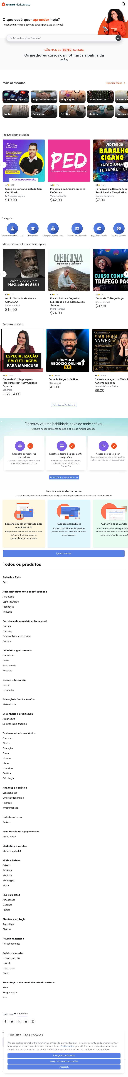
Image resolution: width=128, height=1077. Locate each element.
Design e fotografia (14, 680)
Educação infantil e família (18, 699)
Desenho (7, 905)
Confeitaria (8, 655)
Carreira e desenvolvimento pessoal (24, 621)
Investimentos (10, 808)
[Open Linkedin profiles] (19, 1021)
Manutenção (9, 836)
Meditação (8, 606)
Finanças (7, 803)
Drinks (5, 660)
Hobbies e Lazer (12, 817)
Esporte (6, 963)
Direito (6, 743)
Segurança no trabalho (14, 724)
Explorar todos (114, 83)
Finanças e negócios (14, 788)
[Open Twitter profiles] (12, 1021)
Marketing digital (11, 851)
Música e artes (11, 895)
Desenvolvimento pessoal (16, 636)
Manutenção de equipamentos (20, 831)
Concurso (7, 738)
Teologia (7, 612)
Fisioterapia (8, 968)
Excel (5, 987)
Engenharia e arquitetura (17, 714)
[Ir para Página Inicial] (16, 4)
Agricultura (8, 924)
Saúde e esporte (12, 953)
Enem (5, 753)
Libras (5, 763)
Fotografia (8, 690)
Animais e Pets (11, 577)
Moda (5, 885)
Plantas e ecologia (13, 919)
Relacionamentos (13, 938)
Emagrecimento (11, 958)
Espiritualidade (10, 601)
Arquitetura (8, 719)
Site (4, 997)
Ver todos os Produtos (63, 405)
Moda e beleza (11, 860)
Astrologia (8, 596)
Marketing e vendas (14, 846)
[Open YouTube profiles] (26, 1021)
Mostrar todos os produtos (62, 477)
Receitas (7, 670)
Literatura (7, 768)
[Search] (118, 38)
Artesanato (8, 900)
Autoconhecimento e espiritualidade (24, 591)
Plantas (6, 929)
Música (6, 910)
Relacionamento (11, 943)
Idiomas (6, 758)
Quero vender (63, 553)
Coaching (7, 631)
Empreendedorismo (13, 798)
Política (6, 773)
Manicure (7, 875)
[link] (15, 97)
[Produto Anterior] (3, 161)
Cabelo (6, 865)
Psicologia (8, 778)
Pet (4, 582)
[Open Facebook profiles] (5, 1021)
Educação (7, 748)
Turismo (6, 822)
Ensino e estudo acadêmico (18, 733)
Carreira (6, 626)
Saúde (5, 973)
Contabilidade (9, 793)
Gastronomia (9, 665)
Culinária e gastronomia (17, 650)
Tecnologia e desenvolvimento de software (29, 982)
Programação (9, 992)
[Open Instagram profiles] (32, 1021)
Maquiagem (8, 880)
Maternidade (9, 704)
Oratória (6, 641)
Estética (7, 870)
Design (6, 685)
